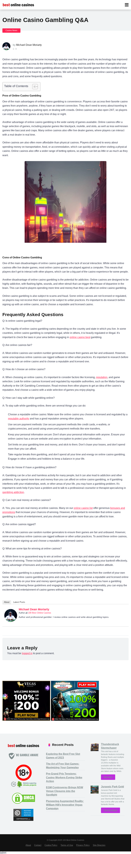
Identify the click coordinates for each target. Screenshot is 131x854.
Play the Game (110, 810)
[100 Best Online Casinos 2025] (18, 4)
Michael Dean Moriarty (29, 45)
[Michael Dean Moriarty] (10, 621)
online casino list (83, 508)
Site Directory (99, 845)
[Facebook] (120, 610)
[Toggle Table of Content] (33, 86)
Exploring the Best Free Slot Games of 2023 (63, 756)
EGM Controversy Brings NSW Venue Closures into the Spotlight (64, 791)
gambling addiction (13, 492)
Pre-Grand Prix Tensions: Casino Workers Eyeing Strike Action (64, 777)
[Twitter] (125, 610)
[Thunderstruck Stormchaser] (95, 750)
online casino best (80, 337)
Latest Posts (19, 602)
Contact (37, 845)
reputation (101, 377)
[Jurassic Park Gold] (95, 792)
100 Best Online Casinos (39, 613)
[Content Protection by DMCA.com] (23, 803)
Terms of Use (67, 845)
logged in (27, 653)
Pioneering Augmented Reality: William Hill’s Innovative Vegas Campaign (65, 805)
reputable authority (18, 418)
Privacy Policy (83, 845)
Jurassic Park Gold (112, 786)
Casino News (11, 30)
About (6, 602)
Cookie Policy (51, 845)
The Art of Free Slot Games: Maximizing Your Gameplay (62, 765)
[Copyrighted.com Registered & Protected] (23, 820)
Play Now (108, 777)
